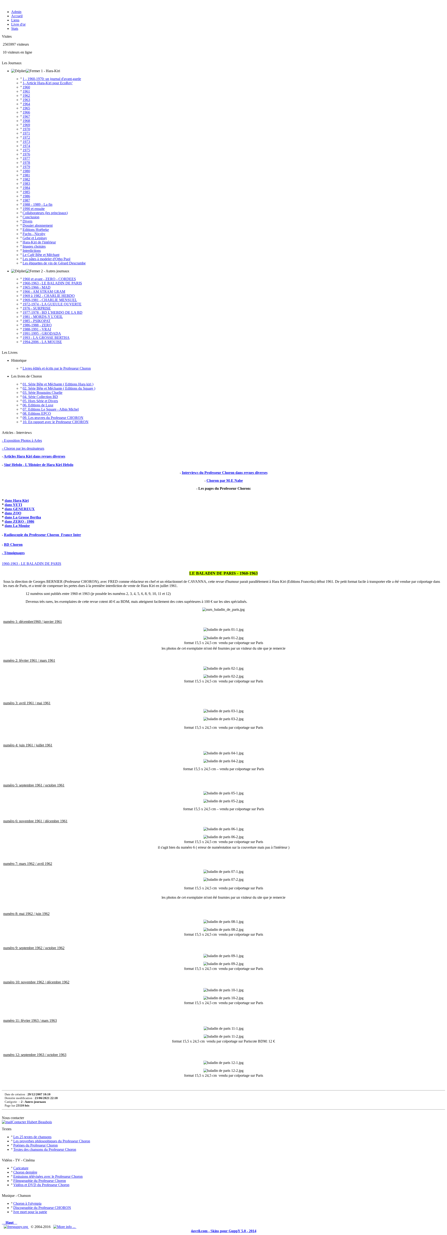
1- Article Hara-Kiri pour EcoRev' (48, 83)
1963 (26, 100)
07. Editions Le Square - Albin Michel (51, 409)
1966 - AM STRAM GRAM (44, 292)
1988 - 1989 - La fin (37, 204)
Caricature (20, 1168)
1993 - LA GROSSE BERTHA (46, 338)
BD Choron (13, 545)
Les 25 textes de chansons (32, 1137)
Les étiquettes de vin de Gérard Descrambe (54, 263)
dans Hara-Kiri (17, 501)
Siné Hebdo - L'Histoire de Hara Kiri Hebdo (38, 465)
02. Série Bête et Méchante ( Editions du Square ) (59, 388)
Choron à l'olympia (27, 1203)
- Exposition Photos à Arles (22, 440)
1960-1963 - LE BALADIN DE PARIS (52, 283)
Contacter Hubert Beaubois (32, 1122)
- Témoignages (13, 553)
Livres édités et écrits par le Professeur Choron (57, 368)
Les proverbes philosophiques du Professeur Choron (51, 1141)
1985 (26, 192)
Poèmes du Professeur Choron (35, 1145)
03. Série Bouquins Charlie (42, 393)
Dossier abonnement (38, 225)
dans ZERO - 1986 (19, 521)
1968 (26, 121)
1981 (26, 175)
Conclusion (31, 217)
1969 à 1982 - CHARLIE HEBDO (49, 296)
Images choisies (34, 246)
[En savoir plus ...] (64, 1227)
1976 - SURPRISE (37, 308)
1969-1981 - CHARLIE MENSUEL (50, 300)
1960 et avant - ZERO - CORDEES (49, 279)
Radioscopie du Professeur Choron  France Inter (42, 535)
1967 (26, 116)
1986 (26, 196)
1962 (26, 96)
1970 (26, 129)
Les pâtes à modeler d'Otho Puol (46, 259)
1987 (26, 200)
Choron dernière (25, 1172)
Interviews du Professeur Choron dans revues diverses (225, 473)
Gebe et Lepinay (35, 238)
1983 (26, 184)
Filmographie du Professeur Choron (39, 1181)
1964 (26, 104)
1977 (26, 158)
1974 (26, 146)
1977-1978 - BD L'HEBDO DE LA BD (52, 312)
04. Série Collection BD (40, 397)
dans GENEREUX (20, 509)
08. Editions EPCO (37, 413)
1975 (26, 150)
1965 (26, 108)
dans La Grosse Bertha (23, 517)
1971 (26, 133)
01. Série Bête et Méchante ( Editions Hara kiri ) (58, 384)
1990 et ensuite (34, 209)
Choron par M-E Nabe (225, 481)
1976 (26, 154)
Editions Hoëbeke (36, 230)
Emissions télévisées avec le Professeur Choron (48, 1176)
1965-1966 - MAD (37, 287)
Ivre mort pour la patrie (30, 1212)
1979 (26, 167)
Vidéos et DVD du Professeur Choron (41, 1185)
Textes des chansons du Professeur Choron (44, 1149)
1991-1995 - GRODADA (42, 333)
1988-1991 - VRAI (37, 329)
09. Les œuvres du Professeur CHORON (53, 418)
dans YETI (13, 505)
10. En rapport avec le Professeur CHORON (55, 422)
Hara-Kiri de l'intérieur (39, 242)
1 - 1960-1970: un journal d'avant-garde (52, 79)
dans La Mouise (17, 526)
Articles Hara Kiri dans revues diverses (34, 456)
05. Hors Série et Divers (40, 401)
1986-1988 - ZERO (37, 325)
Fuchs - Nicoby (34, 234)
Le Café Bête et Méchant (41, 255)
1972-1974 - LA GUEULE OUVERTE (52, 304)
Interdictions (32, 251)
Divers (27, 221)
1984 (26, 188)
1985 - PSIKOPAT (37, 321)
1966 (26, 112)
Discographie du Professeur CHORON (42, 1208)
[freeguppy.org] (16, 1227)
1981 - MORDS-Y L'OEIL (43, 317)
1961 (26, 91)
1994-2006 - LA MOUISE (42, 342)
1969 (26, 125)
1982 (26, 179)
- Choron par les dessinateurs (23, 448)
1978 (26, 163)
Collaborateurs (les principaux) (45, 213)
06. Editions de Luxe (38, 405)
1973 (26, 142)
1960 (26, 87)
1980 (26, 171)
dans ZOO (13, 513)
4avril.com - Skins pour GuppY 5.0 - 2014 (223, 1231)
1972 (26, 137)
